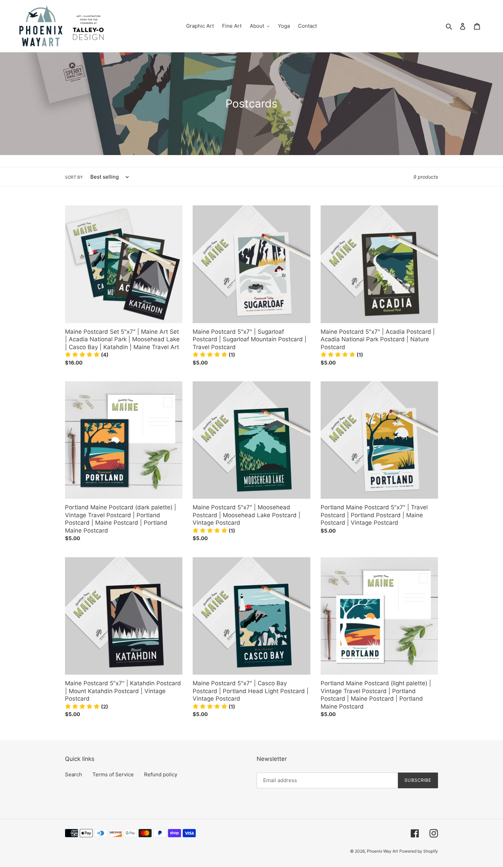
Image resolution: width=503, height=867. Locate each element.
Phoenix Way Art (382, 851)
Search (73, 774)
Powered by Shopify (418, 851)
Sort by (74, 177)
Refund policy (160, 774)
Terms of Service (113, 774)
